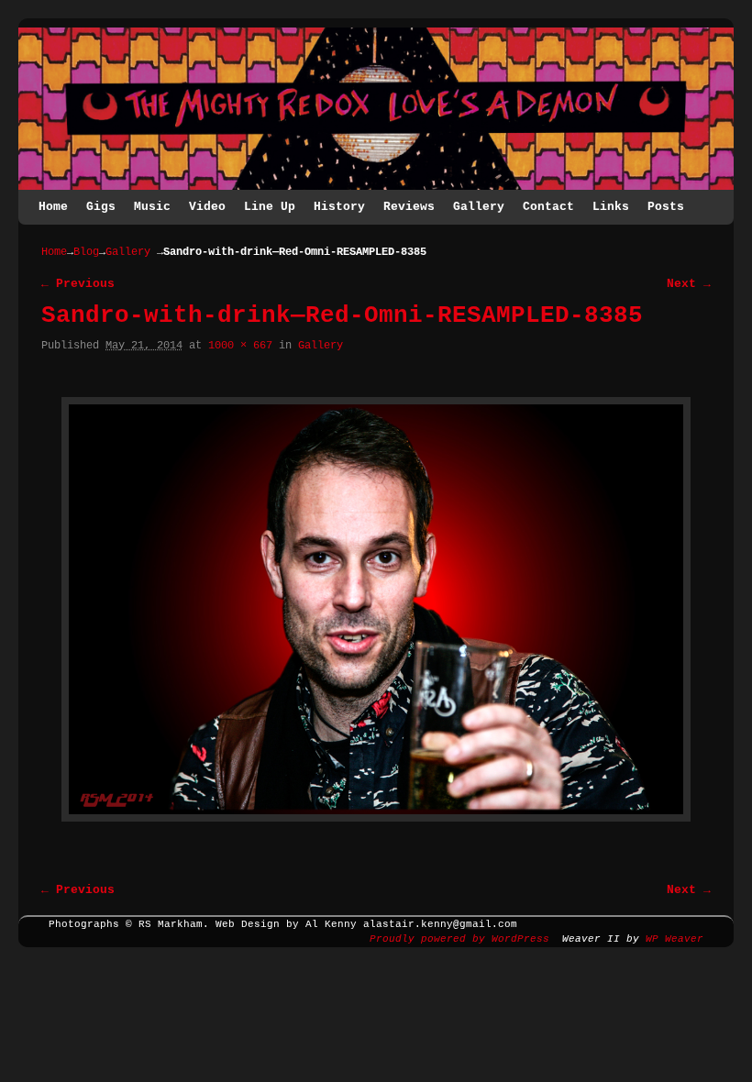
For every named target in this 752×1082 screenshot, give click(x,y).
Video (207, 207)
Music (152, 207)
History (339, 207)
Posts (665, 207)
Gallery (478, 207)
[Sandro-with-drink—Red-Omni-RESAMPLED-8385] (376, 609)
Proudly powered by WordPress (459, 938)
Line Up (269, 207)
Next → (689, 284)
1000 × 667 (240, 345)
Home (53, 207)
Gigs (101, 207)
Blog (86, 252)
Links (610, 207)
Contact (548, 207)
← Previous (78, 284)
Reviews (409, 207)
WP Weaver (674, 938)
